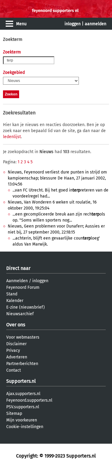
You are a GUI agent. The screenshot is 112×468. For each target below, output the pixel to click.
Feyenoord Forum (22, 287)
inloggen (73, 23)
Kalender (14, 300)
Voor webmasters (22, 337)
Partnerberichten (22, 363)
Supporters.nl (21, 381)
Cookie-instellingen (24, 426)
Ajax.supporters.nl (23, 393)
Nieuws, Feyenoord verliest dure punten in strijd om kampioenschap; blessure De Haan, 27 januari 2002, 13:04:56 (57, 178)
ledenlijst (12, 136)
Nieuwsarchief (20, 313)
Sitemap (14, 413)
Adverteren (16, 357)
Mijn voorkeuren (21, 420)
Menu (21, 23)
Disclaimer (16, 343)
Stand (11, 294)
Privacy (13, 350)
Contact (13, 370)
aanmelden (95, 23)
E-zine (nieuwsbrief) (25, 307)
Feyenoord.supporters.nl (29, 400)
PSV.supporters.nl (22, 406)
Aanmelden (17, 280)
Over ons (15, 325)
